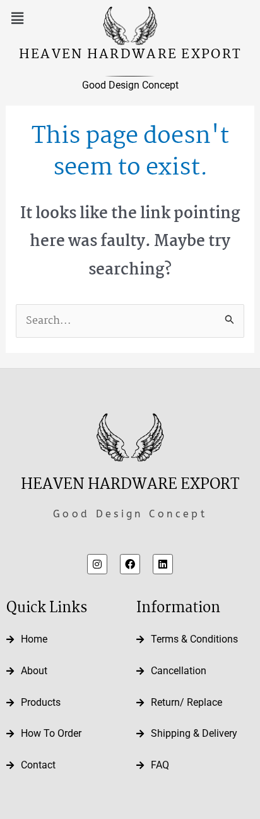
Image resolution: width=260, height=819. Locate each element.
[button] (17, 18)
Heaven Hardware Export (130, 54)
